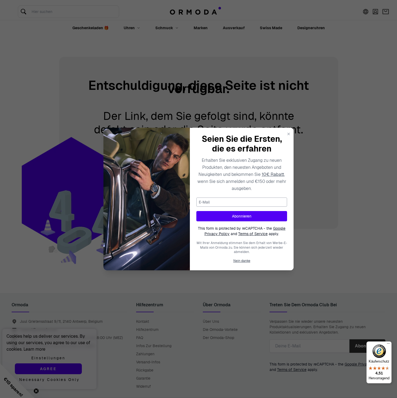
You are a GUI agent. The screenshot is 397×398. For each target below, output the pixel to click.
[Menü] (388, 344)
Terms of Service (253, 233)
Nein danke (241, 261)
